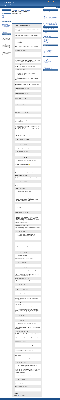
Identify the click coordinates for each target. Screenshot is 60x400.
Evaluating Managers (5, 26)
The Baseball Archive (46, 67)
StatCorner (45, 66)
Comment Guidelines (18, 7)
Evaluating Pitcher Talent (6, 25)
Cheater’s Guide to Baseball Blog (48, 28)
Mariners (28, 11)
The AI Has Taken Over (47, 12)
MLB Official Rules (46, 63)
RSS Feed (50, 1)
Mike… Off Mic (45, 40)
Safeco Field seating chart (47, 52)
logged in (19, 395)
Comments (56, 1)
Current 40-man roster (47, 49)
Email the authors (4, 11)
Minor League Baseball (47, 61)
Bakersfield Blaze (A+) (47, 46)
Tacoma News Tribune (47, 36)
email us (5, 55)
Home (3, 7)
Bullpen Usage (45, 59)
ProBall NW (45, 41)
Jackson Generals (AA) (47, 51)
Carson (16, 379)
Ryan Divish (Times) (46, 32)
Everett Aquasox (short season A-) (48, 50)
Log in (3, 16)
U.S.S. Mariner (8, 2)
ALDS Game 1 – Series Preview (48, 18)
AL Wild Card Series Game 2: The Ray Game (50, 22)
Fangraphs (45, 60)
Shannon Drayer (46, 35)
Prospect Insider (46, 42)
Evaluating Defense (5, 24)
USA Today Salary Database (47, 68)
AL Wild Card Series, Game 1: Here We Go (50, 23)
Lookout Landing (46, 39)
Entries (4, 17)
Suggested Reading (28, 7)
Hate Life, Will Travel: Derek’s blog (48, 29)
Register (3, 15)
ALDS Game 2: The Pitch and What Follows (50, 17)
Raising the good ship (46, 11)
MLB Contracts (45, 62)
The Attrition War (4, 32)
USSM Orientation (9, 7)
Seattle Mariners (46, 53)
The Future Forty (4, 23)
